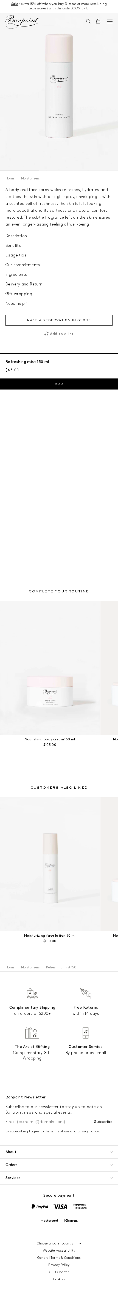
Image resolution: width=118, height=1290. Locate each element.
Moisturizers (30, 178)
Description (16, 236)
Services (13, 1178)
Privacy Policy (59, 1265)
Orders (11, 1165)
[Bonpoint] (21, 22)
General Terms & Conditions (58, 1257)
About (10, 1152)
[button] (88, 21)
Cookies (59, 1279)
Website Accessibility (59, 1250)
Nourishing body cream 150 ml (50, 739)
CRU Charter (59, 1272)
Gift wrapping (18, 294)
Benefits (13, 245)
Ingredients (16, 274)
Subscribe (103, 1122)
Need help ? (16, 303)
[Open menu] (110, 21)
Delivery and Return (24, 284)
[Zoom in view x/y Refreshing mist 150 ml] (59, 92)
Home (10, 178)
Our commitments (22, 265)
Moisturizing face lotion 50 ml (50, 935)
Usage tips (15, 255)
